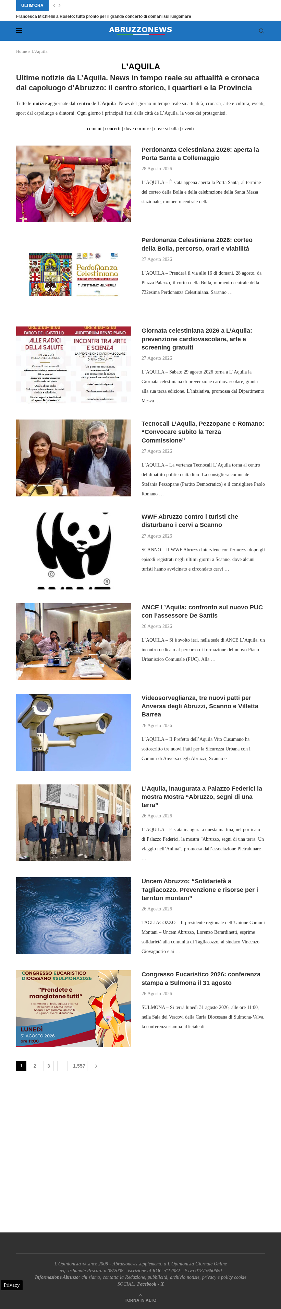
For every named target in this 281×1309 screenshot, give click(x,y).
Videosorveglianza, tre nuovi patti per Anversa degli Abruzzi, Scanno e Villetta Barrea (200, 706)
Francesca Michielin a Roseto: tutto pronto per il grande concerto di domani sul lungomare (103, 16)
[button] (54, 5)
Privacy (12, 1285)
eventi (188, 128)
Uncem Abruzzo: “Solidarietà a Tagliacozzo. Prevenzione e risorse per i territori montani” (200, 890)
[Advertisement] (140, 1153)
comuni (95, 128)
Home (21, 51)
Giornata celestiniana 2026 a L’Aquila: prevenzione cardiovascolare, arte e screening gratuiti (197, 339)
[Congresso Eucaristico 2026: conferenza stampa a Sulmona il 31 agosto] (73, 1008)
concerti (112, 128)
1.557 (79, 1066)
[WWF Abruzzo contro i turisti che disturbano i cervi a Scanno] (73, 551)
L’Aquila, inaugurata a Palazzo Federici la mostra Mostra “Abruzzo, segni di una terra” (202, 797)
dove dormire (136, 128)
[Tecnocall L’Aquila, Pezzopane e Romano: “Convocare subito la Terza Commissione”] (73, 458)
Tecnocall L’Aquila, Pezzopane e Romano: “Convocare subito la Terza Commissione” (203, 432)
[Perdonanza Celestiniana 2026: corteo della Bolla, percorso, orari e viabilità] (73, 274)
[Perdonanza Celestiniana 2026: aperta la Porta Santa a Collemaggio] (73, 184)
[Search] (261, 31)
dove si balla (166, 128)
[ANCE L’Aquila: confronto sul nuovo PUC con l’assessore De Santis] (73, 641)
